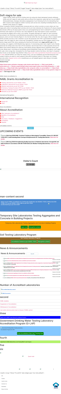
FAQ (3, 117)
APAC (3, 103)
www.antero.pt (4, 66)
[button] (30, 10)
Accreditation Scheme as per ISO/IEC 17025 (24, 241)
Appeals (4, 122)
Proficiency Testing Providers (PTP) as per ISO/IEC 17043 (18, 88)
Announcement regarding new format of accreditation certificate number (21, 273)
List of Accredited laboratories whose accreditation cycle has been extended (22, 260)
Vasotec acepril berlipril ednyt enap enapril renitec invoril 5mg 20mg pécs (32, 66)
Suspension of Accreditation (8, 304)
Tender (3, 378)
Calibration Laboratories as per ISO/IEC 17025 (15, 84)
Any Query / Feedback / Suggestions (12, 118)
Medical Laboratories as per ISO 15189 (12, 86)
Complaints (5, 120)
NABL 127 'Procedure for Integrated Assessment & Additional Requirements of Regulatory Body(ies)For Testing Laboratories (34, 269)
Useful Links (4, 381)
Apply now (24, 227)
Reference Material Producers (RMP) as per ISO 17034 (17, 89)
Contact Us (4, 383)
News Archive (4, 389)
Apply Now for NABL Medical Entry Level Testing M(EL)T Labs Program (15, 341)
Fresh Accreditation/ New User (26, 333)
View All (32, 253)
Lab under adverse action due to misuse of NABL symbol (16, 310)
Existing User (39, 333)
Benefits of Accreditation (9, 115)
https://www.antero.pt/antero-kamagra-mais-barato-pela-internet (19, 64)
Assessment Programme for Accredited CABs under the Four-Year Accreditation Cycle (23, 275)
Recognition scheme (34, 227)
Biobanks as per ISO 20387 (9, 91)
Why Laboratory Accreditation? (10, 113)
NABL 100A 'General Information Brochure (19, 277)
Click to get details (47, 64)
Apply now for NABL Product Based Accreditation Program (13, 317)
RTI (2, 375)
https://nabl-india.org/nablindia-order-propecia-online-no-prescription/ (29, 68)
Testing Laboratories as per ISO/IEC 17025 (14, 82)
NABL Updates (4, 301)
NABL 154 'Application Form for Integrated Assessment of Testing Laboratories (26, 266)
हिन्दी (59, 4)
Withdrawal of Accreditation (8, 307)
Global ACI (5, 101)
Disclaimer (3, 386)
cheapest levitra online (14, 58)
